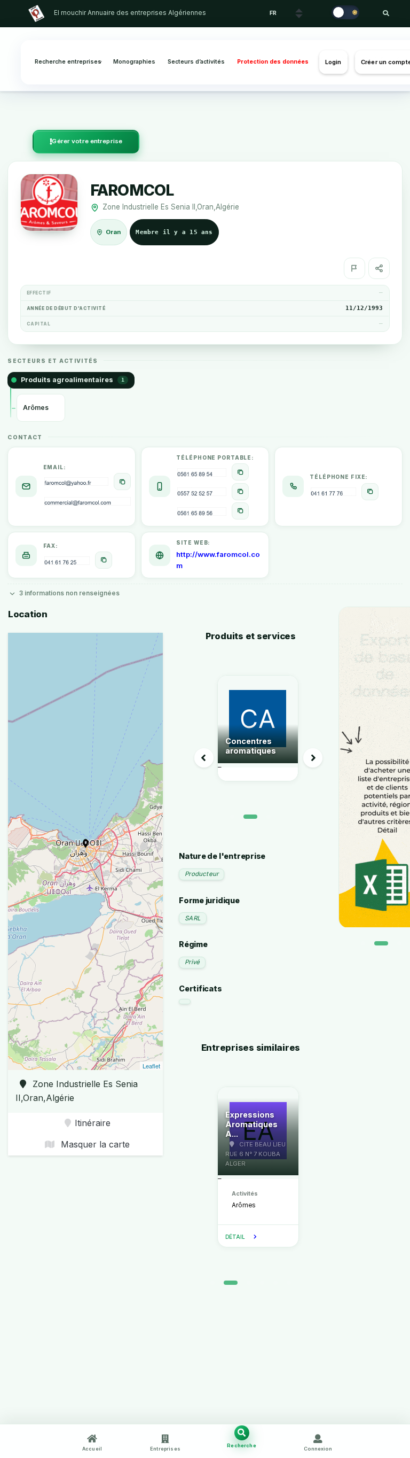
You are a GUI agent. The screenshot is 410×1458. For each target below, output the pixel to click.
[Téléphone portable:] (240, 471)
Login (333, 62)
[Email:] (122, 481)
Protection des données (273, 61)
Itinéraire (93, 1123)
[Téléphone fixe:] (370, 491)
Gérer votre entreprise (87, 141)
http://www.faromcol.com (218, 560)
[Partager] (379, 268)
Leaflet (151, 1065)
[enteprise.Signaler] (354, 268)
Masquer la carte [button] (94, 1144)
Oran (113, 232)
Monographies (134, 61)
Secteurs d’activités (196, 61)
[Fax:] (103, 560)
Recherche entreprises (68, 61)
